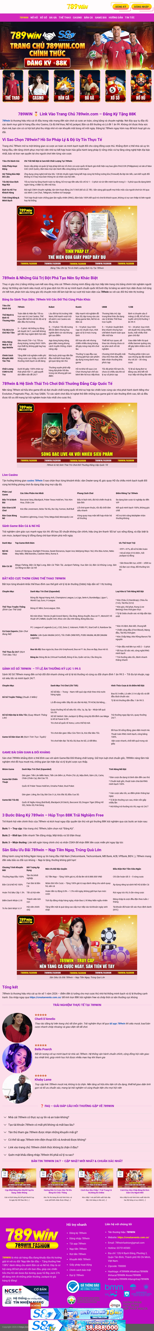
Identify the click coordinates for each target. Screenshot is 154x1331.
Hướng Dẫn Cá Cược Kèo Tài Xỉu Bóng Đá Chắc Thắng (58, 1191)
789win (24, 17)
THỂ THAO (65, 17)
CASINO (77, 17)
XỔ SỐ (43, 17)
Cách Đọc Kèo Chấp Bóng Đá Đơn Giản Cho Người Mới (134, 1191)
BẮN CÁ (88, 17)
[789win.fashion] (77, 6)
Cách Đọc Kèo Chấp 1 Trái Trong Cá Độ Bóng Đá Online (96, 1191)
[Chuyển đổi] (5, 1117)
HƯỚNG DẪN (116, 17)
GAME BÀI (101, 17)
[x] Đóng (35, 1305)
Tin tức (129, 17)
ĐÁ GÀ (53, 17)
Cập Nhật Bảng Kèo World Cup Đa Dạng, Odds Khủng (19, 1191)
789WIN (6, 1257)
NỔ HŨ (34, 17)
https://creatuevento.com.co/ (45, 997)
